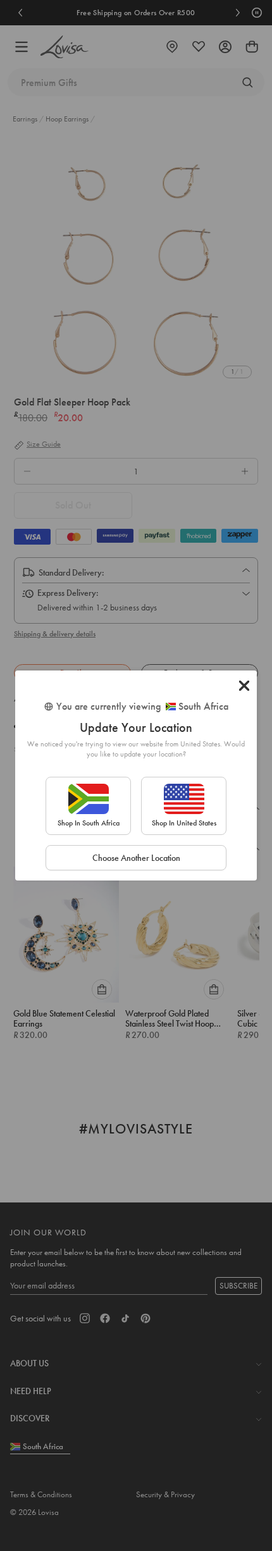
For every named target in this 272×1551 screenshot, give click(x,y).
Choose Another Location (136, 857)
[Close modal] (244, 685)
